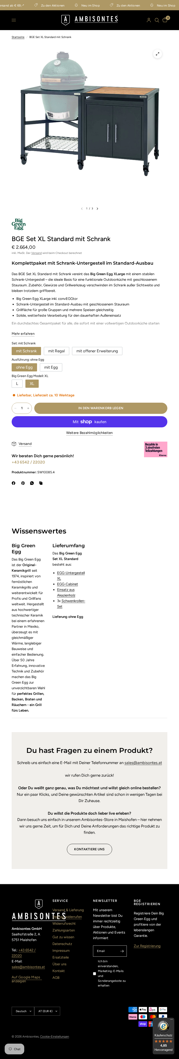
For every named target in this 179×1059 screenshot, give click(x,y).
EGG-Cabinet (67, 584)
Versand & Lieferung (68, 910)
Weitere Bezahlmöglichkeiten (89, 433)
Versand (36, 253)
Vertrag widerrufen (67, 917)
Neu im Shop (83, 5)
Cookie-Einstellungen (54, 1036)
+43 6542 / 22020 (28, 462)
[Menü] (171, 1020)
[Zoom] (157, 53)
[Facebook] (14, 483)
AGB (55, 978)
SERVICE (60, 901)
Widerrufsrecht (64, 923)
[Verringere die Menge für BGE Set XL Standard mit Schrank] (15, 408)
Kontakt (58, 971)
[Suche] (157, 20)
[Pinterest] (24, 483)
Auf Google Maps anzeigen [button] (26, 977)
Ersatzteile (60, 957)
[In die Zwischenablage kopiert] (42, 483)
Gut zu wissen (63, 937)
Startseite (18, 37)
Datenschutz (62, 944)
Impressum (61, 950)
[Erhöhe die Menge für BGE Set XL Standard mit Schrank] (28, 408)
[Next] (97, 209)
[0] (164, 20)
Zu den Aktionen (45, 5)
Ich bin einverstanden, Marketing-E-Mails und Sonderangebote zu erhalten (112, 973)
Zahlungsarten (63, 930)
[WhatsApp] (33, 483)
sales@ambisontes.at (143, 762)
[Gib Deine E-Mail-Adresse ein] (122, 951)
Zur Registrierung (147, 946)
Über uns (59, 964)
